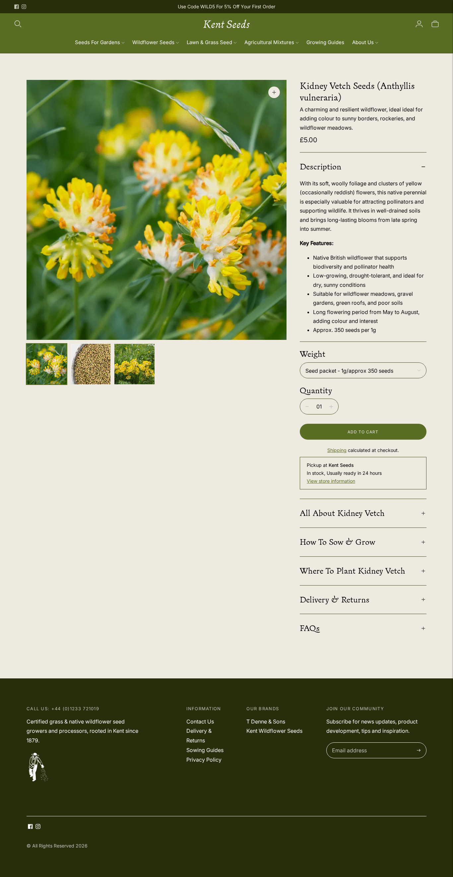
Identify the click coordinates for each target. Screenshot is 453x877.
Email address (348, 743)
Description (320, 166)
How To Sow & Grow (337, 541)
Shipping (337, 450)
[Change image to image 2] (91, 364)
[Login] (419, 24)
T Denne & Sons (265, 721)
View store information (331, 481)
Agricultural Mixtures (269, 42)
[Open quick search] (18, 24)
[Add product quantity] (331, 406)
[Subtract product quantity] (307, 406)
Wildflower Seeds (153, 42)
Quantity (316, 390)
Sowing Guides (205, 750)
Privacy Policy (204, 759)
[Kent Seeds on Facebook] (16, 6)
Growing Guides (325, 42)
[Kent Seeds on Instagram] (24, 6)
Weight (312, 353)
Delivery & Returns (334, 599)
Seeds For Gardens (97, 42)
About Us (363, 42)
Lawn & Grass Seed (209, 42)
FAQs (310, 628)
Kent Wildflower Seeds (274, 730)
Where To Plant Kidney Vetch (352, 570)
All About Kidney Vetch (342, 513)
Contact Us (200, 721)
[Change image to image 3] (134, 364)
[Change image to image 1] (47, 364)
